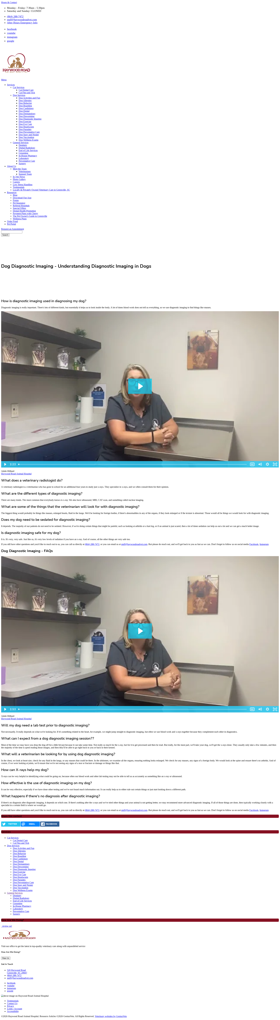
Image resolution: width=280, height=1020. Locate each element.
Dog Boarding (25, 106)
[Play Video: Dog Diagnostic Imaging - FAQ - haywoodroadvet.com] (140, 631)
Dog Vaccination (26, 137)
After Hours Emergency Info (22, 22)
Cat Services (18, 87)
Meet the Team (20, 169)
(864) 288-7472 (15, 16)
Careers (16, 182)
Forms (16, 200)
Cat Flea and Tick (27, 92)
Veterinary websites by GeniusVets (111, 1016)
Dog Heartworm (26, 127)
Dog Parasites (25, 129)
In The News (19, 176)
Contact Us (12, 1003)
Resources (11, 192)
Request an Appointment (12, 229)
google (10, 40)
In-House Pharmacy (28, 155)
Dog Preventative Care (29, 132)
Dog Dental (24, 111)
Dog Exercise (25, 121)
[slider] (133, 464)
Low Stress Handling (22, 184)
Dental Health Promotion (24, 211)
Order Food (12, 221)
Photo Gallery (19, 179)
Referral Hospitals (21, 205)
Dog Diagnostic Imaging (30, 119)
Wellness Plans (20, 218)
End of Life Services (28, 150)
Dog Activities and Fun (29, 98)
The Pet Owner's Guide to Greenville (30, 216)
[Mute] (260, 464)
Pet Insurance (19, 203)
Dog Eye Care (25, 124)
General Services (20, 142)
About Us (11, 166)
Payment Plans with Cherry (25, 213)
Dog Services (19, 95)
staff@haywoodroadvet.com (22, 19)
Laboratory (24, 158)
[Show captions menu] (252, 464)
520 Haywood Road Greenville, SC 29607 (17, 971)
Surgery (22, 163)
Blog (15, 195)
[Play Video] (5, 464)
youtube (11, 33)
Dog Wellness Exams (28, 140)
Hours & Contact (9, 2)
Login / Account (14, 1008)
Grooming (23, 153)
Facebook (253, 544)
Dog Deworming (26, 116)
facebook (12, 29)
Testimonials (18, 187)
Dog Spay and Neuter (29, 134)
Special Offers (19, 208)
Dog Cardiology (26, 108)
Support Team (25, 174)
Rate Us (5, 958)
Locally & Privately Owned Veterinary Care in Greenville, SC (41, 190)
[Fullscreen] (275, 464)
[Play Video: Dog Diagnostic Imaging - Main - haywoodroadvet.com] (140, 386)
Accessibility (13, 1011)
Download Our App (22, 197)
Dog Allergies (25, 100)
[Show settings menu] (267, 464)
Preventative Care (27, 161)
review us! (7, 926)
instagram (12, 36)
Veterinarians (25, 171)
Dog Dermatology (27, 113)
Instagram (264, 544)
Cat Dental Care (26, 90)
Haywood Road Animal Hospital (16, 473)
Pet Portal (11, 224)
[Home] (16, 77)
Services (11, 84)
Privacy (10, 1006)
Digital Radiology (27, 148)
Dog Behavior (25, 103)
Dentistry (23, 145)
